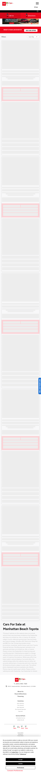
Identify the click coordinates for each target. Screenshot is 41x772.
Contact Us (20, 734)
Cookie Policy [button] (14, 752)
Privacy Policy (21, 735)
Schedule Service (20, 718)
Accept (20, 759)
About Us (20, 691)
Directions (31, 15)
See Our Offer (31, 30)
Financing (21, 696)
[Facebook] (14, 727)
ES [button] (37, 7)
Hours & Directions (21, 694)
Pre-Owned (21, 705)
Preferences (20, 767)
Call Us (11, 15)
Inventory (21, 701)
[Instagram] (22, 727)
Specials (20, 711)
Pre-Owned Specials (20, 709)
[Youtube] (26, 727)
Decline (20, 763)
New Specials (20, 707)
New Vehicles (20, 703)
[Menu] (37, 3)
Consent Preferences (15, 770)
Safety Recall (20, 720)
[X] (18, 727)
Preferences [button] (23, 754)
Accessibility (20, 732)
